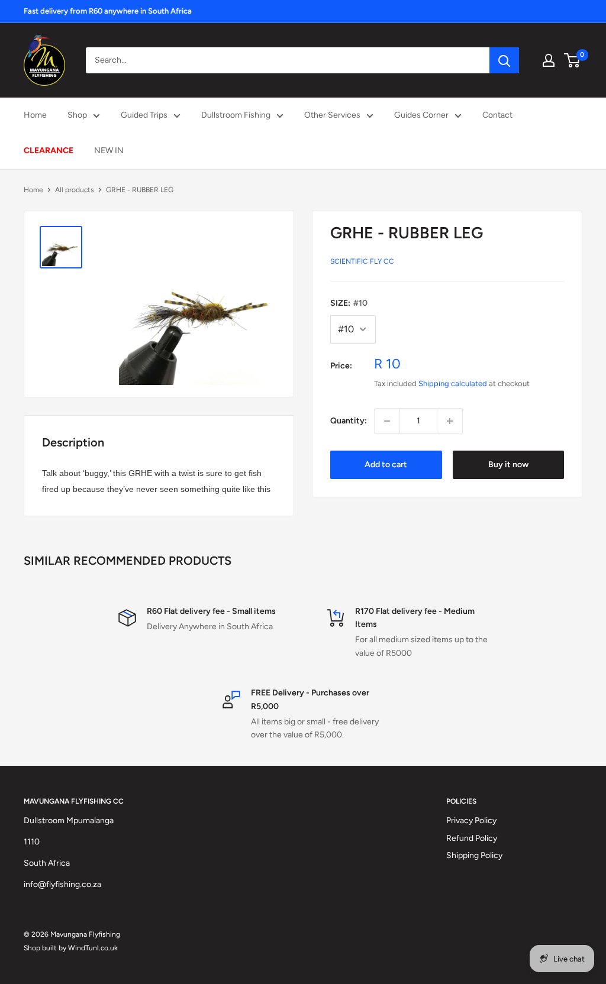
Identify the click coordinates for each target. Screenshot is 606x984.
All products (74, 190)
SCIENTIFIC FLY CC (362, 261)
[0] (572, 60)
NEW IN (109, 150)
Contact (497, 115)
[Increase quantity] (449, 421)
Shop (77, 115)
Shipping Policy (474, 855)
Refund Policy (471, 838)
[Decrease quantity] (387, 421)
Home (35, 115)
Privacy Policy (471, 820)
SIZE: (349, 303)
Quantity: (348, 421)
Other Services (332, 115)
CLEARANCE (48, 150)
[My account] (549, 60)
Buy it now (508, 464)
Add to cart (386, 464)
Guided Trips (144, 115)
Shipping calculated (452, 383)
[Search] (504, 60)
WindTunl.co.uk (93, 948)
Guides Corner (421, 115)
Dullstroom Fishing (235, 115)
